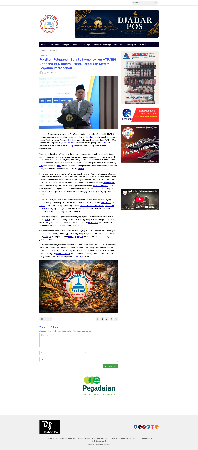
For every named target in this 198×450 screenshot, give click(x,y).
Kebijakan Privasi (124, 438)
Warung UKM (131, 45)
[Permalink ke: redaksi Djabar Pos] (41, 73)
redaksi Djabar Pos (50, 72)
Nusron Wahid (68, 143)
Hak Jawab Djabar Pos (106, 438)
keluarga (47, 236)
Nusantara (55, 45)
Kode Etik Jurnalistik (99, 441)
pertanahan (88, 137)
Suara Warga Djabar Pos (66, 438)
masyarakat (74, 191)
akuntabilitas (98, 205)
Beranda (44, 45)
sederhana (106, 202)
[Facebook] (135, 427)
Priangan (65, 45)
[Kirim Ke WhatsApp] (116, 319)
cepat (109, 191)
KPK (69, 140)
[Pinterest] (144, 427)
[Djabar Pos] (49, 23)
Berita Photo (118, 45)
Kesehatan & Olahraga (102, 45)
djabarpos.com (104, 444)
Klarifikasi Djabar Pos (86, 438)
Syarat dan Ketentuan (141, 438)
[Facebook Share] (97, 319)
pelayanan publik (100, 185)
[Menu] (41, 3)
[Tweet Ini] (102, 319)
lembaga (72, 236)
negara (80, 236)
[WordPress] (148, 427)
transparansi (86, 205)
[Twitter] (140, 427)
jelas (59, 165)
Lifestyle (87, 45)
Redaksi (143, 45)
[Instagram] (152, 427)
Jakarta (42, 134)
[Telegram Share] (111, 319)
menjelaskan (108, 182)
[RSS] (157, 427)
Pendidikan (76, 45)
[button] (156, 2)
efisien (42, 205)
